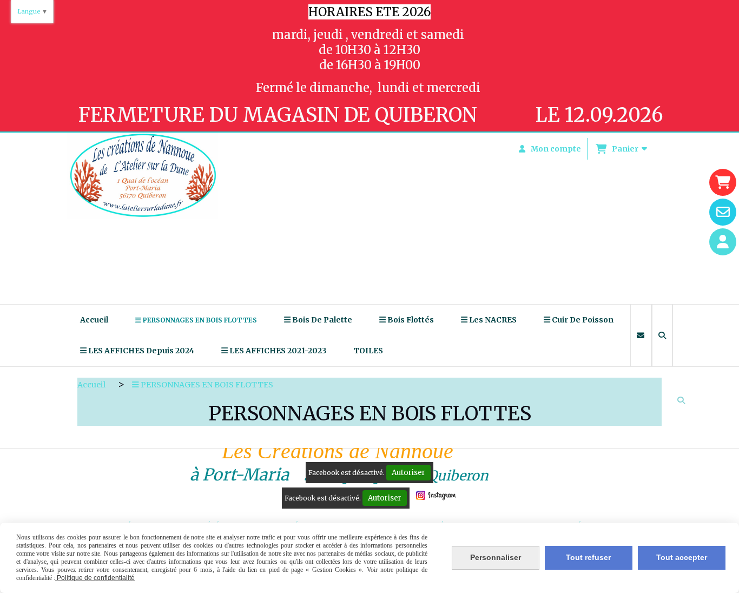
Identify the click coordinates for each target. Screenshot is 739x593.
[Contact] (722, 212)
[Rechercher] (662, 335)
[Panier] (722, 182)
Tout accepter (681, 557)
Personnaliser (495, 557)
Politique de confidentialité (95, 578)
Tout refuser (588, 557)
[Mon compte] (722, 241)
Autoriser (408, 472)
